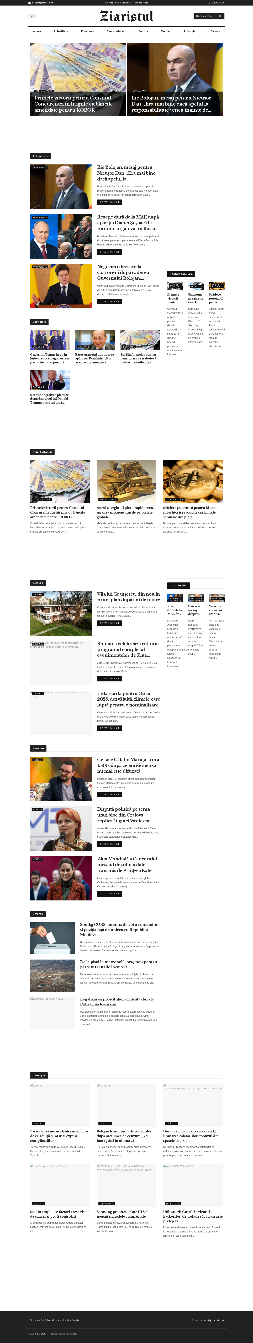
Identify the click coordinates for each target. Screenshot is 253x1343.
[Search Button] (221, 16)
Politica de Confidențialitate (43, 1320)
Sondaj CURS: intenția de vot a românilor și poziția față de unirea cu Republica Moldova (119, 929)
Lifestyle (190, 31)
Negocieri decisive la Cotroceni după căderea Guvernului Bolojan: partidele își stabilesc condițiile (123, 272)
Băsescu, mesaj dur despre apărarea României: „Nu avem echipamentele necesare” (94, 358)
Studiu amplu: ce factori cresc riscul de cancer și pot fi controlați (60, 1214)
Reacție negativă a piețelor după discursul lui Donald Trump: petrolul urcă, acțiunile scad (49, 399)
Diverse (215, 31)
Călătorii (171, 1123)
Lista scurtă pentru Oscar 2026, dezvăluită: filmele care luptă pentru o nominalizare (128, 699)
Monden (166, 31)
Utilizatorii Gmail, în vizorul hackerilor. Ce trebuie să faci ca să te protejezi (193, 1216)
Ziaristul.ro (42, 1334)
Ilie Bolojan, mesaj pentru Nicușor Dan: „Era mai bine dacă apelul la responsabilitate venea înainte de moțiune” (171, 104)
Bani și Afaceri (116, 31)
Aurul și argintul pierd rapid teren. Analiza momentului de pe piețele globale (125, 512)
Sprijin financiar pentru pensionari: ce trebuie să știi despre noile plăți (138, 358)
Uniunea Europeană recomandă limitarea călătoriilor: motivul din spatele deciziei (191, 1136)
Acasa (37, 31)
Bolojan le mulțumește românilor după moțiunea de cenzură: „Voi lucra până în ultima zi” (124, 1136)
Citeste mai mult (111, 201)
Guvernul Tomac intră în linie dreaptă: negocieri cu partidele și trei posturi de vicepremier (49, 358)
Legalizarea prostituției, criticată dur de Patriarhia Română (117, 1002)
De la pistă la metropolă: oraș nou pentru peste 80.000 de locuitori (118, 964)
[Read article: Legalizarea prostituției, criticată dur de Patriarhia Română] (52, 1013)
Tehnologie (198, 287)
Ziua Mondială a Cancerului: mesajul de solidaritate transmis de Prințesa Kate (127, 864)
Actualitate (61, 31)
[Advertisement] (126, 134)
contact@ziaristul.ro (42, 3)
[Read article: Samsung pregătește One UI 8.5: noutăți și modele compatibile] (126, 1185)
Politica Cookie (71, 1320)
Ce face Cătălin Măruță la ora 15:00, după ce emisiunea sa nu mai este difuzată (128, 765)
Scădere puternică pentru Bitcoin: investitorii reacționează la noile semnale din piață (217, 298)
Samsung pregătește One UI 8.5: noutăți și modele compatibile (196, 298)
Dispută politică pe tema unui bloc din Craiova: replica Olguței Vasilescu (123, 815)
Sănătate (217, 598)
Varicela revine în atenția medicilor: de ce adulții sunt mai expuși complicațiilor (217, 610)
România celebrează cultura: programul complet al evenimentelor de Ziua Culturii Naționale (128, 649)
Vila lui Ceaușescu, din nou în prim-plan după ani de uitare (128, 597)
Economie (87, 31)
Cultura (143, 31)
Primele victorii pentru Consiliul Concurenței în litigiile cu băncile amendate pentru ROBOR (73, 104)
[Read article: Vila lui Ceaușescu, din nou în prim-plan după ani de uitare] (61, 613)
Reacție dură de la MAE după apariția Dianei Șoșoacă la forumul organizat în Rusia (128, 223)
